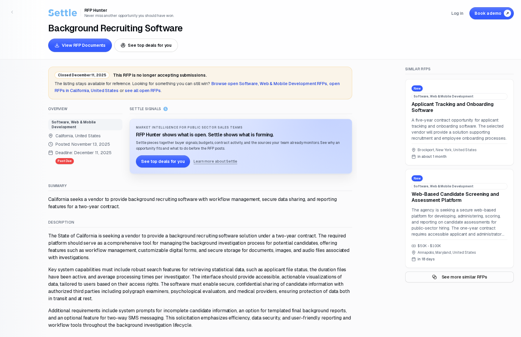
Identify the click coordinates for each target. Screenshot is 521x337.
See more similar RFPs (464, 277)
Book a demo (492, 13)
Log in (457, 13)
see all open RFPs (142, 90)
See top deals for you (150, 45)
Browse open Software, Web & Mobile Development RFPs (269, 83)
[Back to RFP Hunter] (12, 12)
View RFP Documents (84, 45)
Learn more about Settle (215, 161)
